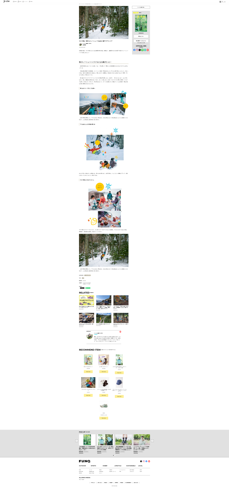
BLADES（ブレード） (112, 471)
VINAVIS (110, 469)
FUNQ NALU (101, 471)
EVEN (141, 469)
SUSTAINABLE (130, 465)
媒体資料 (111, 482)
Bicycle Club (81, 471)
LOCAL (140, 465)
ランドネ (84, 280)
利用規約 (121, 482)
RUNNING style (91, 471)
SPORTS (93, 465)
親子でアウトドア (87, 275)
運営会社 (105, 482)
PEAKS (100, 469)
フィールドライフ (122, 469)
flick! (120, 471)
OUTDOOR (86, 451)
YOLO (80, 479)
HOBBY (105, 465)
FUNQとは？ (93, 482)
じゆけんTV (132, 471)
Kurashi (83, 479)
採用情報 (116, 482)
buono (141, 471)
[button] (76, 441)
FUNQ (80, 469)
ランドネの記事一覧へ (141, 7)
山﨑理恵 (95, 334)
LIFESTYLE (117, 465)
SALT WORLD (132, 469)
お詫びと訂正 (136, 482)
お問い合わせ (100, 482)
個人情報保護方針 (128, 482)
